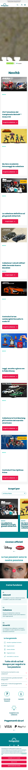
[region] (14, 758)
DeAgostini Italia (4, 5)
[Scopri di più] (14, 201)
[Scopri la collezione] (14, 101)
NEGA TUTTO (14, 762)
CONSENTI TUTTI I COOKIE (14, 758)
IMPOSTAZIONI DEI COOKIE (14, 765)
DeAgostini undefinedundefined (14, 740)
